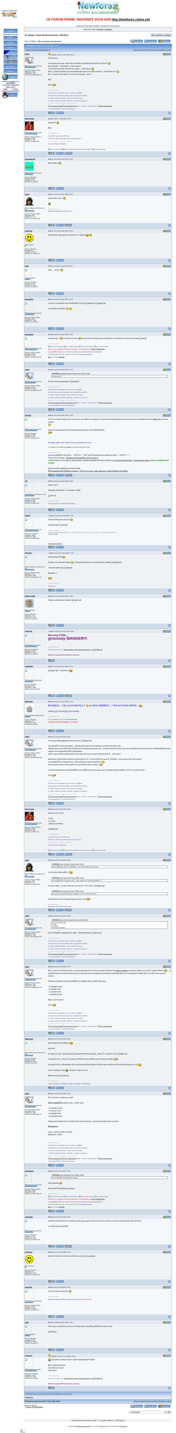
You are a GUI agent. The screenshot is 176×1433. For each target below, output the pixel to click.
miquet (27, 516)
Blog (49, 357)
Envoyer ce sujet (151, 50)
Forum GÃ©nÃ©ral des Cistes (47, 35)
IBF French (123, 1426)
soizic (27, 54)
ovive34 (28, 415)
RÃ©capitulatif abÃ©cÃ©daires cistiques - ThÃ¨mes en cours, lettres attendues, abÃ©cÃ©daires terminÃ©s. (88, 471)
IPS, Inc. (103, 1426)
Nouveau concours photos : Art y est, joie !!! (82, 458)
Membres (167, 35)
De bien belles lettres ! (142, 460)
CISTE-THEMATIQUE (98, 349)
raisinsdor (29, 666)
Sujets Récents (43, 50)
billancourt (29, 1039)
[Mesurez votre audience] (23, 1432)
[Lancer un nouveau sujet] (150, 43)
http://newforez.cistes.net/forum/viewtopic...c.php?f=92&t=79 (83, 649)
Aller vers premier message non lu (49, 41)
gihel (27, 266)
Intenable (62, 357)
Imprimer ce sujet (164, 50)
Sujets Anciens (31, 50)
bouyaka (28, 553)
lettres (155, 419)
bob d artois (29, 119)
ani (26, 481)
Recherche (159, 35)
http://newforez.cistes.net (131, 19)
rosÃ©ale (28, 231)
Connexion (99, 29)
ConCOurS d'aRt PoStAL (123, 460)
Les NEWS (10, 83)
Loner (27, 194)
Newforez (31, 35)
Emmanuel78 (30, 159)
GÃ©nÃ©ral (64, 35)
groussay (28, 631)
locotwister (29, 334)
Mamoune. (29, 702)
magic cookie (30, 596)
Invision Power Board (83, 1426)
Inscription (108, 29)
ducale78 (28, 1287)
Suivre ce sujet (138, 50)
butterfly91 (29, 299)
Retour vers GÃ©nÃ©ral (35, 1407)
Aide (153, 35)
